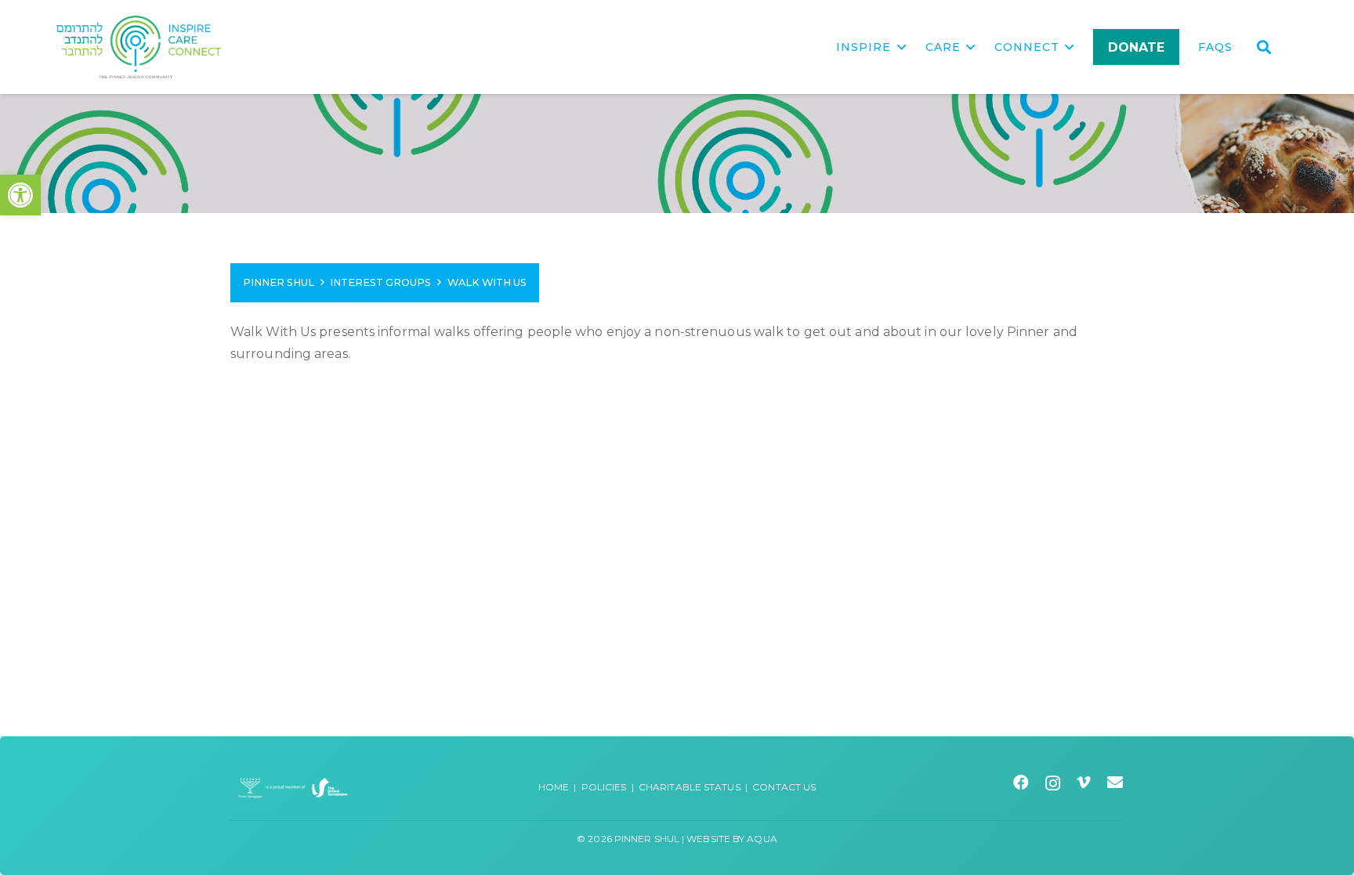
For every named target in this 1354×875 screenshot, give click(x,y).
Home (553, 787)
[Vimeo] (1084, 782)
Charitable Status (689, 787)
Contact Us (784, 787)
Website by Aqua (731, 838)
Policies (604, 787)
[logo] (138, 47)
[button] (20, 195)
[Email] (1115, 782)
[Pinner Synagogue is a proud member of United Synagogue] (293, 786)
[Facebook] (1021, 782)
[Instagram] (1053, 783)
